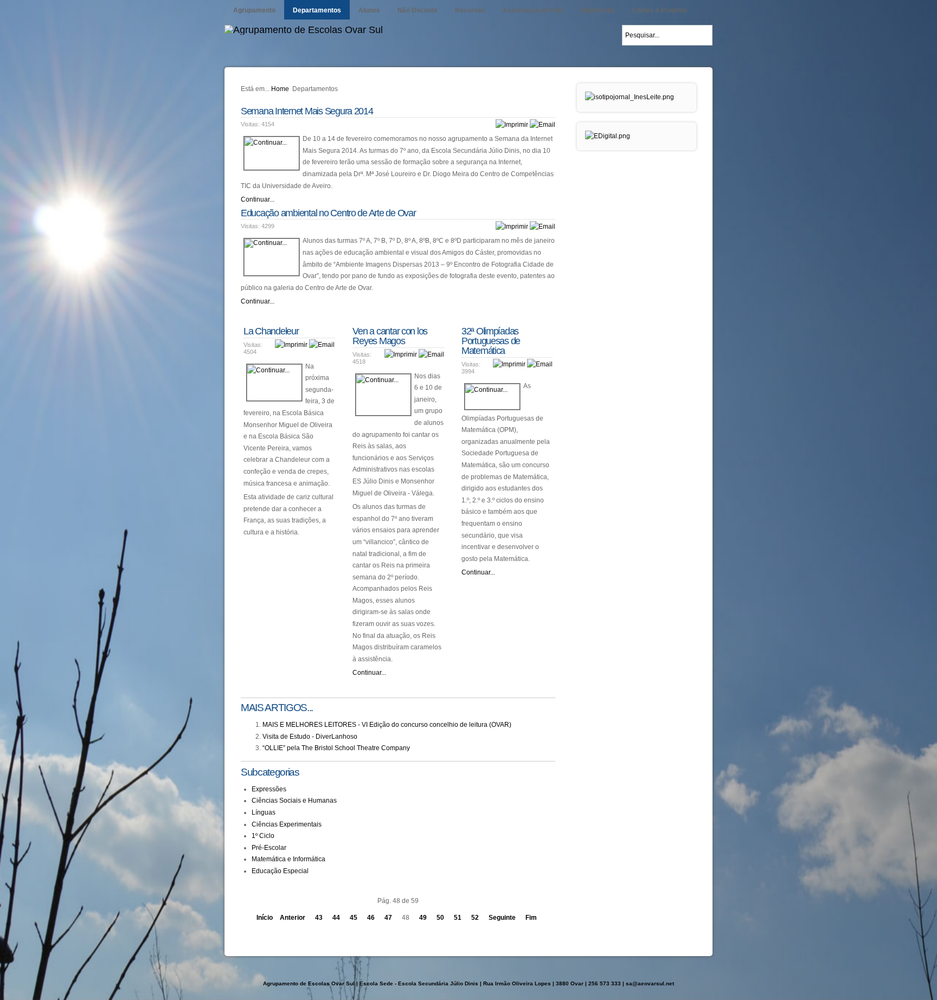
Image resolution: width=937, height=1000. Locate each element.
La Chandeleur (271, 331)
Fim (531, 917)
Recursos (470, 10)
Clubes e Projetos (659, 10)
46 (371, 917)
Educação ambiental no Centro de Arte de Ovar (328, 213)
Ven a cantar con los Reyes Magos (389, 336)
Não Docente (417, 10)
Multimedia (598, 10)
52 (475, 917)
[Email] (542, 124)
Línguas (263, 812)
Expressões (269, 789)
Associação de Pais (533, 10)
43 (319, 917)
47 (388, 917)
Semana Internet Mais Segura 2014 (307, 111)
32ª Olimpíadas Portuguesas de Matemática (490, 341)
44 (336, 917)
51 (457, 917)
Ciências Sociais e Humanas (294, 800)
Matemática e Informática (288, 859)
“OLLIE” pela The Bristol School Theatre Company (336, 748)
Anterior (292, 917)
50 (440, 917)
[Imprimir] (512, 124)
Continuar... (257, 199)
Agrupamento (254, 10)
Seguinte (502, 917)
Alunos (369, 10)
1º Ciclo (263, 836)
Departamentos (317, 10)
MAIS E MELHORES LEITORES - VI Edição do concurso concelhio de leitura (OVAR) (386, 724)
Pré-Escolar (269, 847)
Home (280, 89)
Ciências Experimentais (287, 824)
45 (353, 917)
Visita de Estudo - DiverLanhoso (309, 736)
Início (264, 917)
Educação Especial (280, 871)
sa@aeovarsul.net (650, 983)
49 (423, 917)
